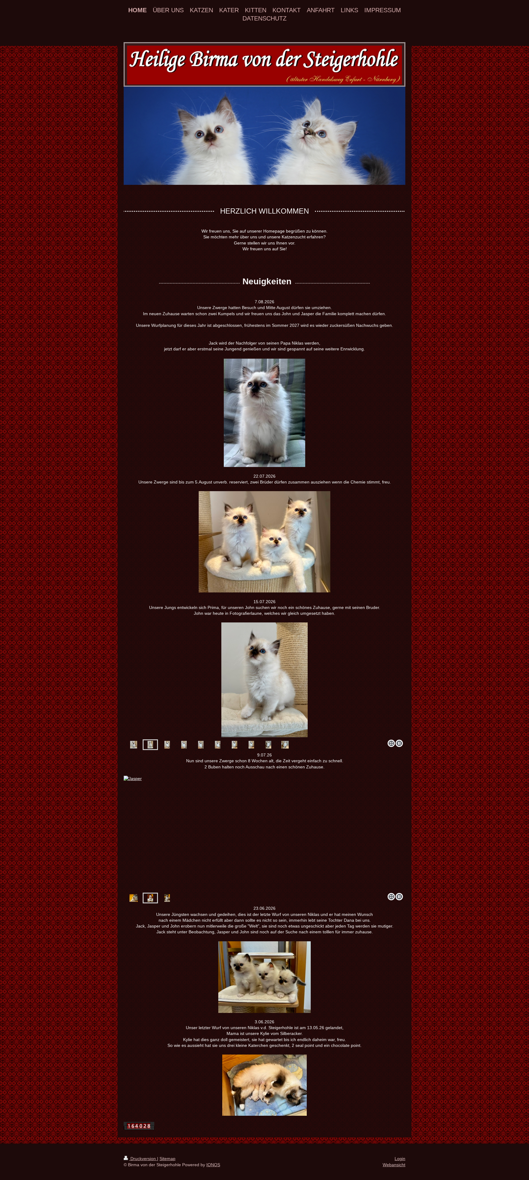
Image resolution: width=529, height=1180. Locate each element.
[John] (264, 833)
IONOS (213, 1164)
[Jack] (133, 898)
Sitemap (167, 1158)
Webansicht (394, 1164)
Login (400, 1158)
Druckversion (143, 1158)
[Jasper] (150, 898)
